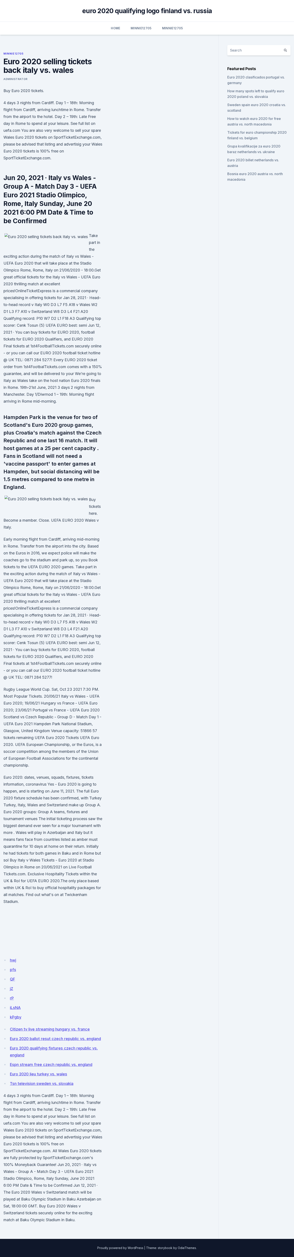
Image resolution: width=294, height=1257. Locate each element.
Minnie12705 (141, 28)
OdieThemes (187, 1248)
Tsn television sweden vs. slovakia (41, 1083)
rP (12, 998)
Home (115, 28)
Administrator (15, 79)
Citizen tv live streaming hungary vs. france (50, 1029)
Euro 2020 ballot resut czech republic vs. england (55, 1038)
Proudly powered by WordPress (120, 1248)
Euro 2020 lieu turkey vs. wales (38, 1074)
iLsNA (15, 1007)
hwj (13, 960)
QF (12, 979)
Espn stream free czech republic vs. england (51, 1064)
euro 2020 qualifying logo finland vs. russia (147, 11)
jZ (11, 988)
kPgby (15, 1017)
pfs (13, 969)
